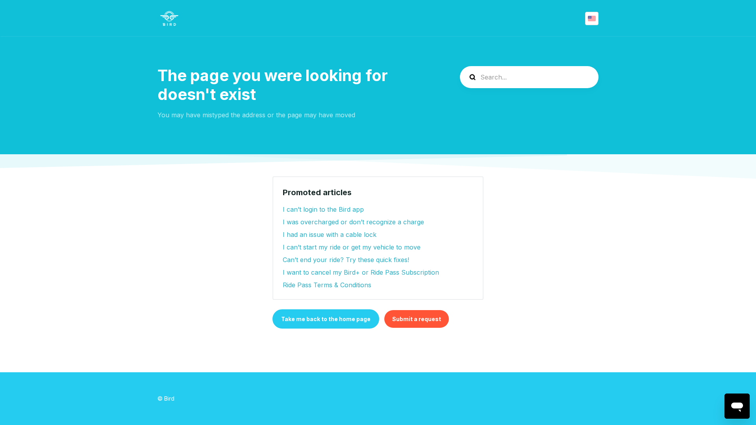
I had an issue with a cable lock (329, 234)
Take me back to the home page (326, 319)
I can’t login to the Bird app (323, 209)
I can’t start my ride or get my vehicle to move (352, 247)
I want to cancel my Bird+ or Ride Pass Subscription (361, 272)
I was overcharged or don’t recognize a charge (353, 222)
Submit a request (416, 319)
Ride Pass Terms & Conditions (327, 285)
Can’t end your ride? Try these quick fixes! (346, 260)
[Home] (169, 18)
